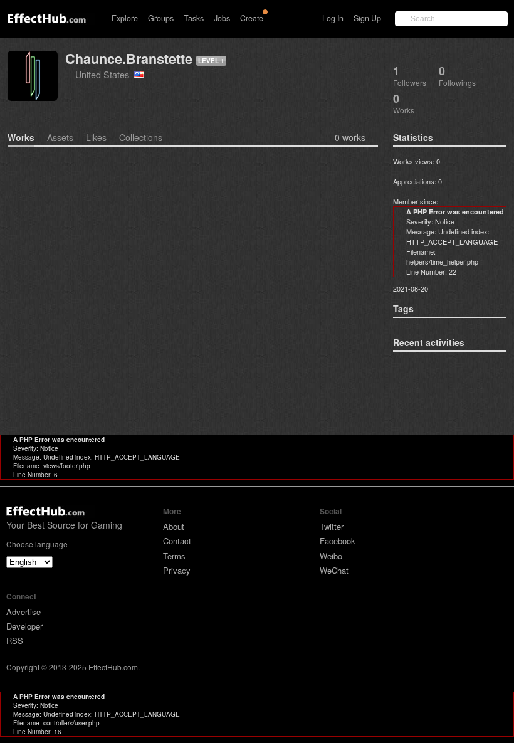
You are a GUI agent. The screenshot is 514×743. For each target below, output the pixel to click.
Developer (24, 626)
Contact (177, 541)
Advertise (23, 612)
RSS (14, 640)
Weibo (331, 556)
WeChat (334, 570)
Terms (174, 556)
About (173, 526)
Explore (125, 18)
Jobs (222, 18)
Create (251, 18)
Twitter (332, 526)
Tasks (194, 18)
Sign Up (367, 18)
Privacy (177, 570)
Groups (161, 18)
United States (104, 74)
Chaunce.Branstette (128, 58)
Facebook (337, 541)
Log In (333, 18)
